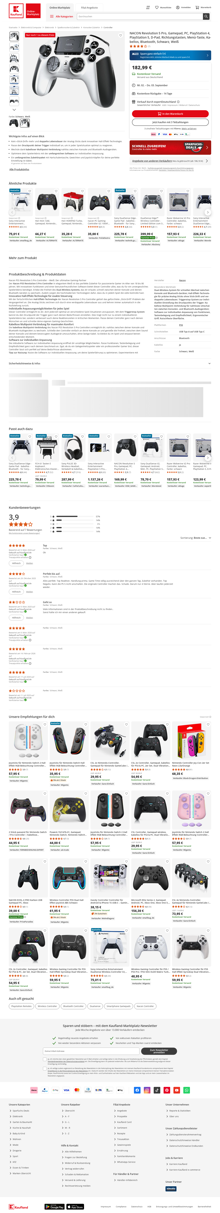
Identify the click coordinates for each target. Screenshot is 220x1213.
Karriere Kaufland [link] (178, 1164)
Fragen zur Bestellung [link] (76, 1157)
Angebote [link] (122, 1110)
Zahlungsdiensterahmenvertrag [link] (185, 1134)
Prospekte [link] (122, 1116)
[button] (75, 516)
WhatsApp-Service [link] (126, 1162)
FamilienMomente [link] (126, 1156)
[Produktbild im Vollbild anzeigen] (74, 71)
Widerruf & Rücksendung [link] (77, 1163)
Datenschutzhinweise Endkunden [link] (186, 1145)
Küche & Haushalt (22, 1127)
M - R (67, 1127)
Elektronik (18, 1116)
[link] (89, 7)
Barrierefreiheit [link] (204, 1206)
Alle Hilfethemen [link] (73, 1151)
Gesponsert (13, 218)
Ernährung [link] (122, 1150)
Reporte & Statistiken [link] (180, 1110)
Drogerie (17, 1150)
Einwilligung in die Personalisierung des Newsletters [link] (68, 1071)
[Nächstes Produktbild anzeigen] (14, 109)
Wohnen (17, 1139)
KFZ (14, 1162)
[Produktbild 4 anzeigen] (14, 69)
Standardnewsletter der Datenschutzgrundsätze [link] (66, 1061)
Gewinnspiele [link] (124, 1144)
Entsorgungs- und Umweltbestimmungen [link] (174, 1206)
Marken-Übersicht (22, 1173)
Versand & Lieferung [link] (75, 1180)
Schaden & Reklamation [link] (77, 1174)
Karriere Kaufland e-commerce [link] (184, 1169)
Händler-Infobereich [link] (127, 1180)
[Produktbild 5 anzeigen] (14, 79)
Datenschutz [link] (136, 1206)
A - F (67, 1116)
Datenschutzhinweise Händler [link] (184, 1140)
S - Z (67, 1133)
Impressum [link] (106, 1206)
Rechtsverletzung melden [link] (78, 1185)
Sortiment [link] (122, 1127)
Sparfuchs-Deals (21, 1110)
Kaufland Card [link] (124, 1122)
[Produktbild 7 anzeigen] (14, 101)
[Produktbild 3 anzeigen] (14, 58)
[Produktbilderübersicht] (14, 71)
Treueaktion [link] (123, 1139)
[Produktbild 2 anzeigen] (14, 47)
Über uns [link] (174, 1116)
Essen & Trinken (21, 1167)
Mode (15, 1144)
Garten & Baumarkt (22, 1122)
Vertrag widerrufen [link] (74, 1168)
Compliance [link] (121, 1206)
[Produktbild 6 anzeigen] (14, 90)
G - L (67, 1122)
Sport (15, 1156)
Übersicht (70, 1110)
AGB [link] (149, 1206)
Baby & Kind (19, 1133)
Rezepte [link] (121, 1133)
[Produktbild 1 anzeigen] (14, 36)
